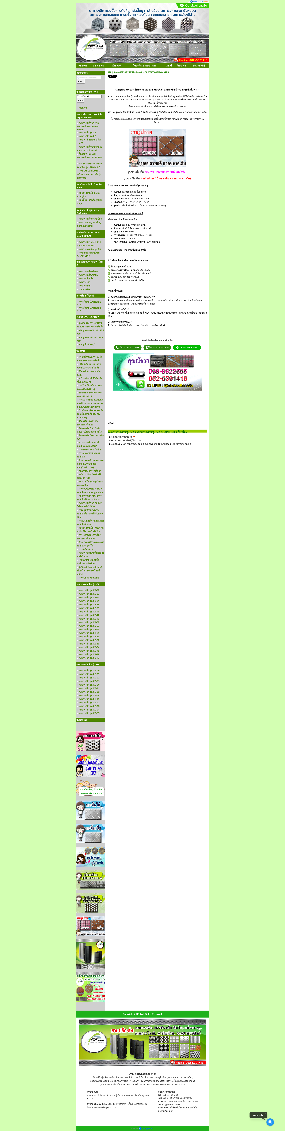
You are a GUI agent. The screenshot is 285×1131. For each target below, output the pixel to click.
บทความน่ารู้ (199, 65)
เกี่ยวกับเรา (98, 65)
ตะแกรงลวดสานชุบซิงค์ (120, 436)
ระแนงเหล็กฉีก (127, 1077)
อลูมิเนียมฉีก (142, 1077)
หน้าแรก (83, 65)
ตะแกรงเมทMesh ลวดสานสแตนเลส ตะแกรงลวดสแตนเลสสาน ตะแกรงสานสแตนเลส (150, 444)
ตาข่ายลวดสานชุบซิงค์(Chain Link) (125, 440)
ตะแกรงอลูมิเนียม (158, 1077)
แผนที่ (169, 65)
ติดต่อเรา (181, 65)
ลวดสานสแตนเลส (98, 1081)
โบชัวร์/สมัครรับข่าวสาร (144, 65)
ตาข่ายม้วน (173, 1077)
